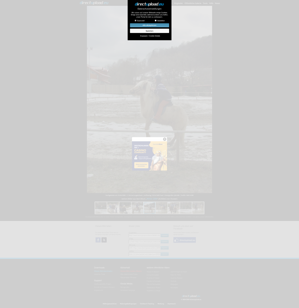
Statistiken (161, 20)
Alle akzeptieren (149, 25)
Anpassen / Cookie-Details (150, 36)
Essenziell (140, 20)
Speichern (149, 31)
